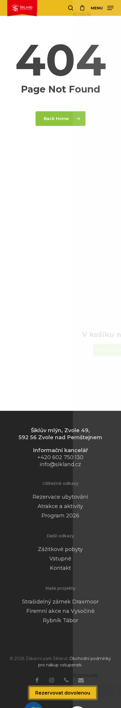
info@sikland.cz (60, 464)
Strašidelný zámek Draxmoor (60, 601)
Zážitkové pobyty (60, 549)
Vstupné (60, 558)
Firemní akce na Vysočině (60, 611)
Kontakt (60, 568)
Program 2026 (60, 515)
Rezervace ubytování (60, 497)
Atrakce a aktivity (60, 506)
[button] (102, 7)
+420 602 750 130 (60, 457)
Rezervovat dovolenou (62, 693)
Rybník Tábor (60, 620)
